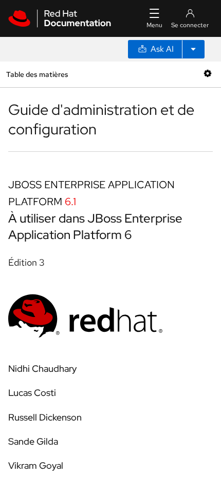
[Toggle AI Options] (193, 49)
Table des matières (37, 74)
